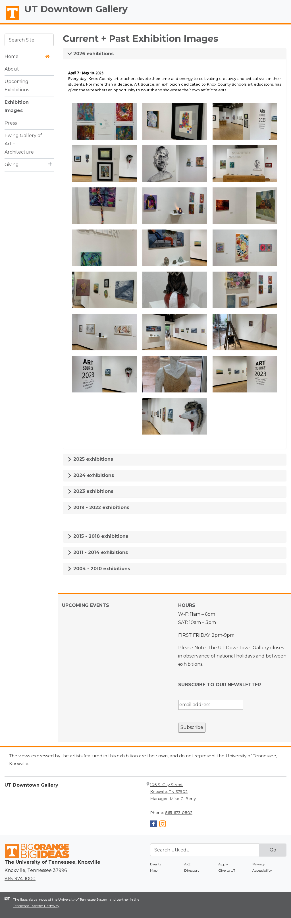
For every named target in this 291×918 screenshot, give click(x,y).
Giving (12, 164)
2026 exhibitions (93, 53)
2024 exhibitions (93, 475)
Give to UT (226, 870)
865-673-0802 (178, 812)
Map (153, 870)
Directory (191, 870)
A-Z (187, 864)
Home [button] (11, 56)
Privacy (258, 864)
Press (11, 123)
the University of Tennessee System (80, 899)
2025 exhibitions (92, 459)
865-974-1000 (20, 878)
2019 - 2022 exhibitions (100, 507)
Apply (223, 864)
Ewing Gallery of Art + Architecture (23, 144)
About (12, 69)
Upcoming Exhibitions (17, 85)
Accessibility (262, 870)
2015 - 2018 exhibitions (100, 536)
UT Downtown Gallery (76, 9)
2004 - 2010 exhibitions (101, 568)
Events (155, 864)
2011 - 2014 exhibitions (100, 552)
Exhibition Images (17, 106)
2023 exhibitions (92, 491)
